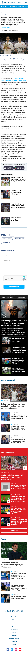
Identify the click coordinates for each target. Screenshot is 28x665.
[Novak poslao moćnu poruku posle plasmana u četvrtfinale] (5, 221)
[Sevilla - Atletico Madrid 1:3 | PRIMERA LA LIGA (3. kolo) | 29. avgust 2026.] (14, 463)
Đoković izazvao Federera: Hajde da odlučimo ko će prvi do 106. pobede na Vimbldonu (13, 406)
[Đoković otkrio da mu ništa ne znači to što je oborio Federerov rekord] (5, 207)
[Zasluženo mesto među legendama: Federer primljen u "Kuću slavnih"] (14, 551)
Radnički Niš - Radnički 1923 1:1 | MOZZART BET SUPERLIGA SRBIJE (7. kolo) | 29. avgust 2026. (18, 499)
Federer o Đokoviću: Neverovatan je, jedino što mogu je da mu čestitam (18, 179)
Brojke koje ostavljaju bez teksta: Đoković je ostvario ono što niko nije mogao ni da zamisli (18, 576)
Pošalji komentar (14, 286)
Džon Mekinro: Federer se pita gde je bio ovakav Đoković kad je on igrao (18, 428)
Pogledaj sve (21, 297)
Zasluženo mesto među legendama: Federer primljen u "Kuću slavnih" (12, 565)
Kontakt (14, 644)
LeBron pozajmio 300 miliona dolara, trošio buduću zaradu (18, 339)
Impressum (14, 626)
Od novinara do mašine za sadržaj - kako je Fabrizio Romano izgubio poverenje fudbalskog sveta (19, 351)
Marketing (14, 641)
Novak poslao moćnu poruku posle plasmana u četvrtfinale (18, 219)
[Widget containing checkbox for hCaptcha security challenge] (15, 278)
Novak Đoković (7, 239)
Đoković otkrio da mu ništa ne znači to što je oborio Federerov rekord (18, 205)
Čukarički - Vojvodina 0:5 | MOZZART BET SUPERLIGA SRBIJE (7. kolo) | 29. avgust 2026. (19, 522)
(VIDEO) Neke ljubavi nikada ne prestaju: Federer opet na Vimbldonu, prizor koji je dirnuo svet (18, 192)
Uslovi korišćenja (14, 638)
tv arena (7, 655)
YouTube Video (7, 452)
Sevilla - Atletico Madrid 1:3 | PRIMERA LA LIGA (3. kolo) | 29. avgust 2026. (12, 477)
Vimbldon (5, 242)
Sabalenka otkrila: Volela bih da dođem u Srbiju (18, 597)
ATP (4, 13)
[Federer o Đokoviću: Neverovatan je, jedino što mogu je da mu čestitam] (5, 181)
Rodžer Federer (19, 239)
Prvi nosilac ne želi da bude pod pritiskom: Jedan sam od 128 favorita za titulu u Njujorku (19, 587)
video (14, 620)
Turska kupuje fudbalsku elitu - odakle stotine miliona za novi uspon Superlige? (14, 323)
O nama (14, 632)
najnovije (14, 617)
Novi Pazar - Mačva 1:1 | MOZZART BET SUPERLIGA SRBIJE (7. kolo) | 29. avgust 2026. (19, 511)
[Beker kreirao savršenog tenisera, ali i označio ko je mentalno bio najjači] (5, 416)
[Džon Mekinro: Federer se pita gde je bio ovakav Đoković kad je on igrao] (5, 428)
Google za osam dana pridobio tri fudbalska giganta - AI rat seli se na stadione (19, 361)
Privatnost (14, 635)
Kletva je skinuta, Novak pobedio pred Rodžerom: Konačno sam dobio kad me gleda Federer (18, 440)
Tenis (12, 235)
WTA (12, 594)
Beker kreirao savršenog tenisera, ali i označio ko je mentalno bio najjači (19, 416)
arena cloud (14, 623)
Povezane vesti (7, 174)
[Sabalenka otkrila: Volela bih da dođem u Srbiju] (5, 598)
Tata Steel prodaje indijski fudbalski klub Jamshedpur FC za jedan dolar (18, 370)
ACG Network (14, 629)
